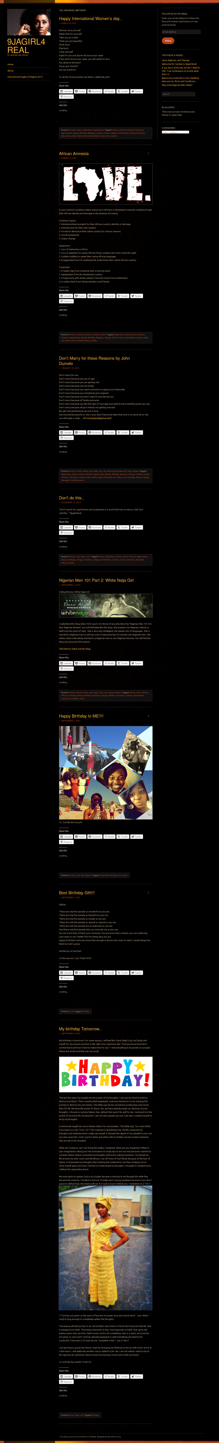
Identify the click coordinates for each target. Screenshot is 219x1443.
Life (104, 471)
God (90, 471)
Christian (65, 477)
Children (139, 474)
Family (78, 471)
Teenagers (65, 480)
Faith (74, 136)
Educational (66, 136)
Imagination (87, 130)
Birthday (83, 133)
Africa (72, 335)
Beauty (76, 133)
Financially (107, 477)
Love (124, 477)
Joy (100, 471)
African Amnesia (74, 153)
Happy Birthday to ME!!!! (81, 716)
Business (123, 474)
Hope (79, 130)
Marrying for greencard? (117, 471)
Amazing (130, 130)
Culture (132, 133)
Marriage (131, 477)
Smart (81, 698)
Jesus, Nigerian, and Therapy (175, 60)
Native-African (71, 341)
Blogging (91, 133)
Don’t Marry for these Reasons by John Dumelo (94, 360)
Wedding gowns (77, 480)
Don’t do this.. (71, 498)
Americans (139, 130)
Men (130, 471)
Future (73, 130)
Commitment (122, 133)
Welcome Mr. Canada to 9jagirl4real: (179, 64)
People (135, 471)
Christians (74, 477)
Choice (106, 133)
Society (93, 341)
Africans (122, 130)
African (81, 474)
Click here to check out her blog (74, 649)
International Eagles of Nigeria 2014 (25, 77)
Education (140, 560)
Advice (115, 130)
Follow (168, 41)
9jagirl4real (26, 45)
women (113, 136)
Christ (120, 338)
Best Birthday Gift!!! (77, 892)
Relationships (83, 341)
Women (118, 692)
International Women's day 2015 (95, 136)
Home (10, 64)
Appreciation (66, 133)
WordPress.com (114, 1437)
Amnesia (64, 338)
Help (119, 477)
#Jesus (101, 557)
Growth (71, 563)
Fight (79, 136)
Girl (62, 341)
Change (99, 133)
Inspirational (98, 130)
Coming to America (84, 335)
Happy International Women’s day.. (90, 18)
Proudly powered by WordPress (74, 1437)
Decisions (140, 133)
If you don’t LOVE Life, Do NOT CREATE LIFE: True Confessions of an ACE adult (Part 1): (181, 71)
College (113, 133)
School (111, 692)
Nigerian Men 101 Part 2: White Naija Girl (96, 580)
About (11, 71)
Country (139, 338)
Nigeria (139, 477)
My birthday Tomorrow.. (80, 1029)
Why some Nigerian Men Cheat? (177, 85)
